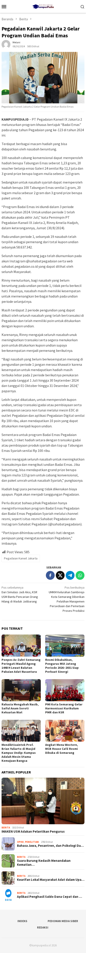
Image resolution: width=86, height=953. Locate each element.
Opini (20, 841)
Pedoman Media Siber (63, 921)
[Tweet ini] (60, 575)
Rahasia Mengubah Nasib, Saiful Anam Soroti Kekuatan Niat (20, 708)
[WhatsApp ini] (80, 575)
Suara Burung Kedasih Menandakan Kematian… (44, 863)
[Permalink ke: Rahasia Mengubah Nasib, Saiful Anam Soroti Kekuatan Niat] (21, 690)
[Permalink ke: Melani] (6, 44)
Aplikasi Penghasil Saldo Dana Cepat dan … (49, 897)
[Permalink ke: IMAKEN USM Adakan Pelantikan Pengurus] (43, 801)
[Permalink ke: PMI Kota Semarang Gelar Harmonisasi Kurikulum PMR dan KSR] (64, 690)
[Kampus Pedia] (43, 6)
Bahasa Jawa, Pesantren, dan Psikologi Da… (50, 846)
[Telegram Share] (70, 575)
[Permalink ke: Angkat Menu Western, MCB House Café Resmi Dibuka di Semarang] (64, 731)
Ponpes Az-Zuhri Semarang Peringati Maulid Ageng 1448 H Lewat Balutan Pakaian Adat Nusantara (21, 666)
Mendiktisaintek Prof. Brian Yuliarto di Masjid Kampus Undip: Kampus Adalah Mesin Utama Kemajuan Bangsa (19, 753)
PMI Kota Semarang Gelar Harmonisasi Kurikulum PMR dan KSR (63, 708)
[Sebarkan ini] (50, 575)
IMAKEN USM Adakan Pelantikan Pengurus (33, 832)
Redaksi (42, 927)
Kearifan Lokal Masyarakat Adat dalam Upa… (50, 880)
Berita (6, 827)
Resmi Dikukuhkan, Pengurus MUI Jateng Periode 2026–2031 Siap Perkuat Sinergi (62, 666)
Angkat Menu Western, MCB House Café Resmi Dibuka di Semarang (61, 749)
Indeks (22, 921)
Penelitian (32, 841)
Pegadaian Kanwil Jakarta (20, 558)
